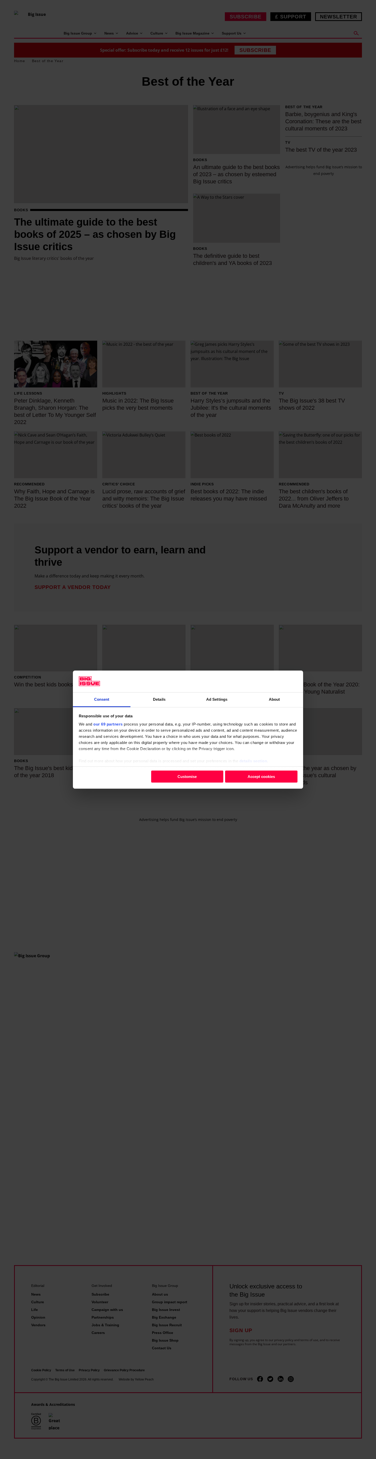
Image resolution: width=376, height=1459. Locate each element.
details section (253, 761)
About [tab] (274, 699)
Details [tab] (159, 699)
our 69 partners (108, 724)
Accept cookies (261, 776)
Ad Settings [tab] (216, 699)
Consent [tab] (101, 699)
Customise (187, 776)
